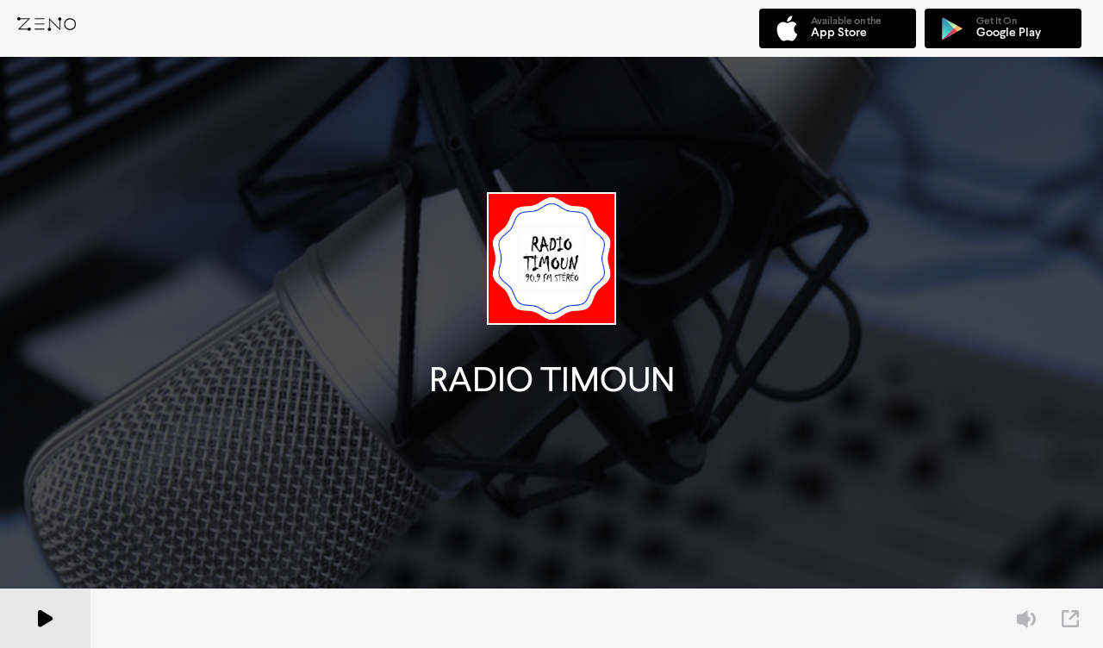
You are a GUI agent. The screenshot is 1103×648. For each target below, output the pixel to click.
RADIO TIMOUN (552, 379)
